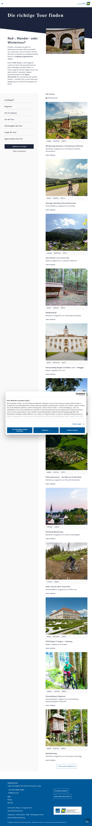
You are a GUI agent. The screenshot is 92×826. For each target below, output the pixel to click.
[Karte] (5, 3)
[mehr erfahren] (66, 129)
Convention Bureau (14, 808)
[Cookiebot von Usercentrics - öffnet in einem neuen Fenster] (77, 394)
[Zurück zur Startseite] (83, 3)
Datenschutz (20, 814)
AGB (27, 814)
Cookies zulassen (72, 430)
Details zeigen (77, 424)
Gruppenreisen (27, 808)
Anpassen (45, 430)
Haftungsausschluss (37, 814)
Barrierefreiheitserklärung (16, 817)
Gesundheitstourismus (15, 811)
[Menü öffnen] (2, 3)
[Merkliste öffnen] (7, 3)
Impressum (11, 814)
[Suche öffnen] (9, 3)
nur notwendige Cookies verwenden (19, 430)
